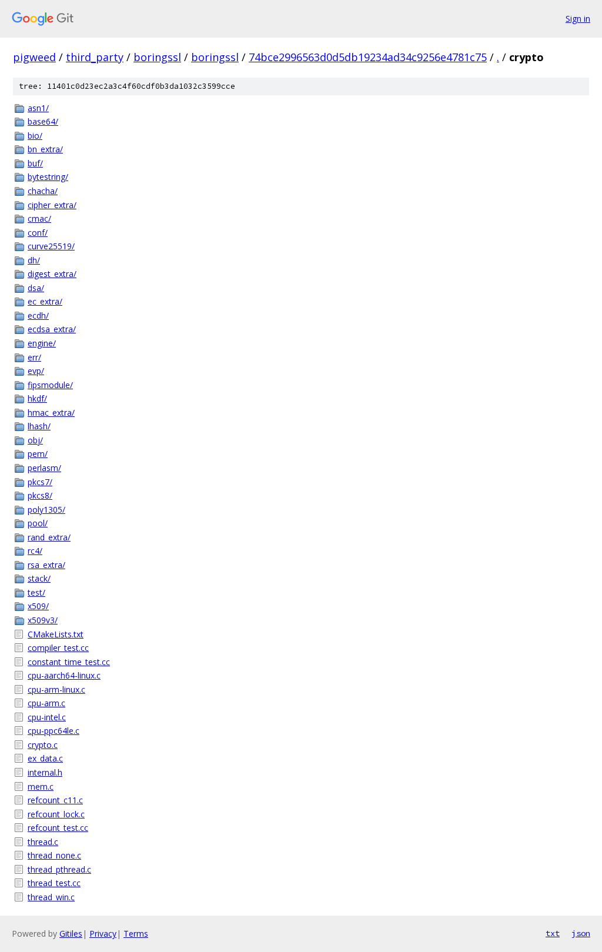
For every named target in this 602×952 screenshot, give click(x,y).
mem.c (40, 786)
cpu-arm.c (46, 703)
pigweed (34, 57)
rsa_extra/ (46, 564)
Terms (135, 933)
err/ (34, 357)
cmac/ (39, 218)
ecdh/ (38, 315)
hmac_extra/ (51, 412)
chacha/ (43, 190)
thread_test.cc (54, 882)
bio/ (35, 135)
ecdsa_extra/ (52, 329)
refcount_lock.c (56, 814)
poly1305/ (46, 509)
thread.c (43, 841)
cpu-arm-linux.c (56, 689)
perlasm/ (44, 467)
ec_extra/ (45, 301)
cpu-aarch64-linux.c (64, 675)
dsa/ (36, 287)
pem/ (38, 453)
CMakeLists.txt (55, 634)
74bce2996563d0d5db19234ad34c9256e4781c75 (368, 57)
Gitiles (70, 933)
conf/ (38, 232)
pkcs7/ (40, 481)
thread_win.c (51, 897)
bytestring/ (48, 176)
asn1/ (38, 107)
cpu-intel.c (47, 717)
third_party (94, 57)
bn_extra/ (45, 149)
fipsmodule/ (50, 384)
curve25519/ (51, 246)
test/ (36, 592)
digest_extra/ (52, 273)
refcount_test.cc (58, 827)
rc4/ (35, 550)
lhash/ (39, 426)
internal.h (45, 772)
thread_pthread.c (59, 869)
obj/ (35, 440)
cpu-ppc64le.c (53, 730)
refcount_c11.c (55, 800)
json (580, 933)
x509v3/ (43, 620)
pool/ (38, 523)
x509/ (38, 606)
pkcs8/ (40, 495)
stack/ (39, 578)
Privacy (102, 933)
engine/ (42, 343)
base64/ (43, 121)
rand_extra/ (49, 537)
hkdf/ (37, 398)
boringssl (157, 57)
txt (553, 933)
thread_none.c (54, 855)
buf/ (35, 163)
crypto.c (43, 744)
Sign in (578, 18)
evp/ (36, 370)
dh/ (34, 260)
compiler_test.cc (58, 647)
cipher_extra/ (52, 205)
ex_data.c (45, 758)
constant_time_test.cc (69, 661)
